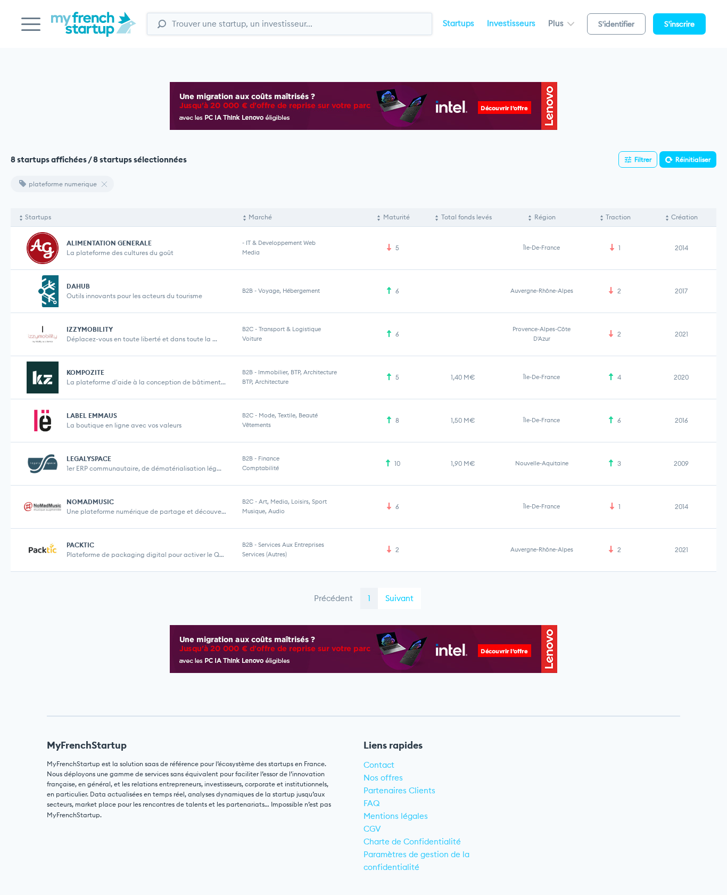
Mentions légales (395, 816)
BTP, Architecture (265, 381)
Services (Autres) (264, 554)
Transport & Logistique (290, 329)
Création (684, 217)
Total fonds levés (466, 217)
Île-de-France (541, 247)
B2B (247, 290)
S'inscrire (679, 24)
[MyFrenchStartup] (93, 30)
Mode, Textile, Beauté (288, 415)
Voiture (252, 338)
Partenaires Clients (399, 790)
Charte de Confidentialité (412, 841)
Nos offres (383, 778)
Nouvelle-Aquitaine (541, 463)
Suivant (399, 598)
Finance (268, 458)
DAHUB (78, 286)
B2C (247, 329)
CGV (372, 829)
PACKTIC (80, 545)
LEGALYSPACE (89, 459)
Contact (378, 765)
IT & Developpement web (281, 243)
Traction (618, 217)
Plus (557, 23)
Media (251, 252)
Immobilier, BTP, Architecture (297, 372)
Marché (260, 217)
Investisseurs (511, 23)
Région (545, 217)
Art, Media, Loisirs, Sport (293, 501)
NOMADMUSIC (90, 502)
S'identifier (616, 24)
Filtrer (642, 159)
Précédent (333, 598)
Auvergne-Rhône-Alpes (541, 290)
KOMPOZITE (85, 372)
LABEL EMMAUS (92, 416)
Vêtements (256, 425)
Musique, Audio (263, 511)
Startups (458, 23)
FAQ (371, 803)
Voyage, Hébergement (289, 290)
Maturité (396, 217)
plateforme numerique (63, 184)
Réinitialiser (693, 159)
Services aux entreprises (291, 544)
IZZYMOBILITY (90, 329)
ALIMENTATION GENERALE (109, 243)
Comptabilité (260, 468)
